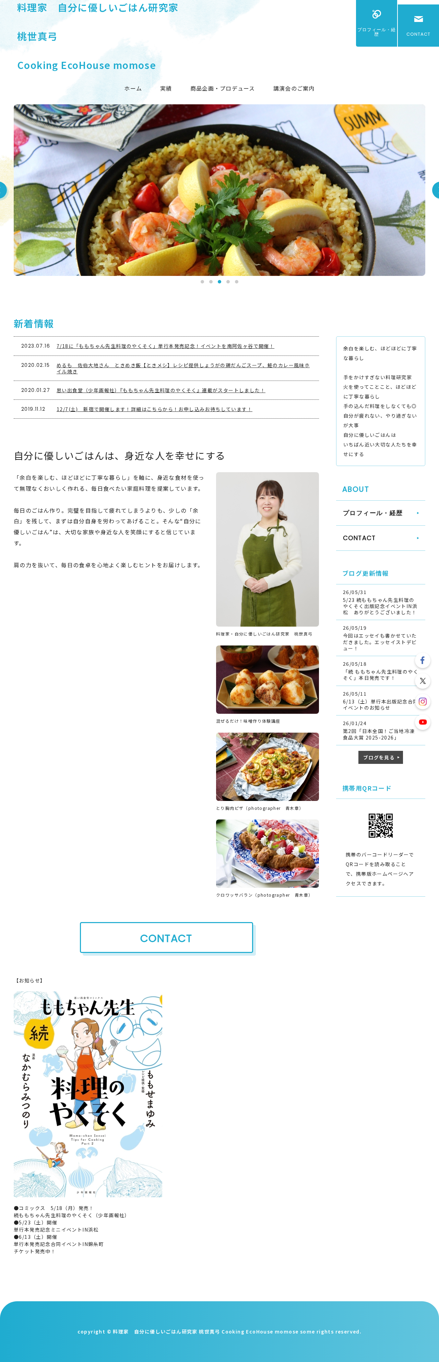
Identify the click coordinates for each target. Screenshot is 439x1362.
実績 (166, 88)
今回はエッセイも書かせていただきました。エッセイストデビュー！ (380, 641)
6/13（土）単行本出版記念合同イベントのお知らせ (380, 704)
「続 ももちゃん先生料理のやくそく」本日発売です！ (380, 674)
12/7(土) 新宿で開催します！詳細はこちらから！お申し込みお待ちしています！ (154, 409)
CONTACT (418, 34)
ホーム (133, 88)
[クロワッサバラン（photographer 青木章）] (267, 884)
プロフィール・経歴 (376, 31)
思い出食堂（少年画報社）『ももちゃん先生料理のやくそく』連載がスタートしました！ (161, 390)
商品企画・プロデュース (222, 88)
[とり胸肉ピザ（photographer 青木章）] (267, 797)
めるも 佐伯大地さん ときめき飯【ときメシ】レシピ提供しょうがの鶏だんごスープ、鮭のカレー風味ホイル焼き (183, 368)
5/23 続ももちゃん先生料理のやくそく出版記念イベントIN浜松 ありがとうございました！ (380, 606)
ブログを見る (379, 757)
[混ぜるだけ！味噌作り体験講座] (267, 710)
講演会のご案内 (294, 88)
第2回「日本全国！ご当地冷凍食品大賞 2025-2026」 (379, 734)
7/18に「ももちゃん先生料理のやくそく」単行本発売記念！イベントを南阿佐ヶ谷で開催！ (165, 345)
